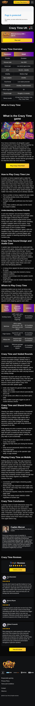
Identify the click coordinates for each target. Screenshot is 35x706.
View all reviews (17, 649)
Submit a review (17, 569)
